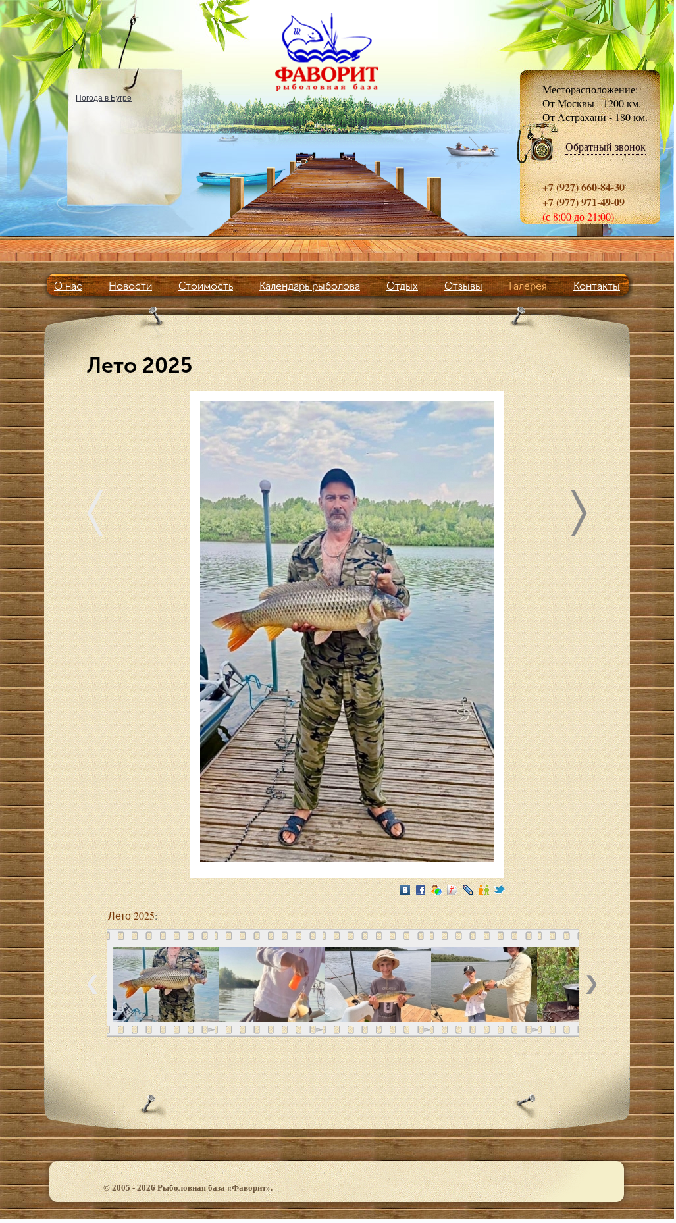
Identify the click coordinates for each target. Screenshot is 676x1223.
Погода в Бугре (104, 97)
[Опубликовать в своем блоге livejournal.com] (468, 890)
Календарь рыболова (309, 286)
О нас (68, 286)
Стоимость (205, 286)
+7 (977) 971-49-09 (583, 201)
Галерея (528, 286)
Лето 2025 (131, 915)
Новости (130, 286)
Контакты (596, 286)
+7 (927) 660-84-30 (583, 186)
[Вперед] (579, 516)
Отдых (402, 286)
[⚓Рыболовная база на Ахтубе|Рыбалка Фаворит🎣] (337, 51)
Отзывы (463, 286)
